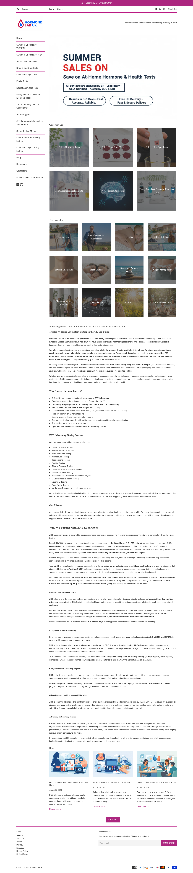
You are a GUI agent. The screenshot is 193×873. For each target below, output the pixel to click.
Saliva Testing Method (26, 131)
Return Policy (22, 851)
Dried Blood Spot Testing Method (28, 139)
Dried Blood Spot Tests (27, 68)
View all (113, 820)
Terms (19, 842)
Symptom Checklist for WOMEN (26, 46)
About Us (20, 838)
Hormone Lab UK (36, 867)
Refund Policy (22, 854)
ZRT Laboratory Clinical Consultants (27, 106)
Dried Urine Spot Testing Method (27, 149)
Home (19, 38)
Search (19, 835)
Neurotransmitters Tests (27, 88)
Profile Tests (22, 81)
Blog (18, 158)
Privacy (19, 845)
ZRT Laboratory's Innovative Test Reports (29, 123)
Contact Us (21, 171)
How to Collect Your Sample (29, 177)
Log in (51, 9)
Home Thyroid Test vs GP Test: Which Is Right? (156, 782)
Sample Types (23, 114)
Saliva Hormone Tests (26, 61)
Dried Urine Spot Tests (26, 75)
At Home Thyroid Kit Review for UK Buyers (111, 782)
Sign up (60, 9)
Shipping (20, 848)
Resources (21, 164)
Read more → (55, 809)
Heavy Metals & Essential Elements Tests (28, 96)
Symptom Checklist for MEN (29, 55)
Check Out (172, 9)
